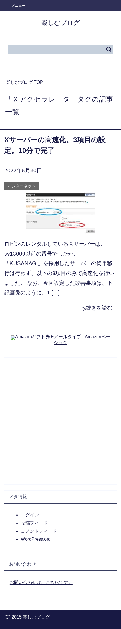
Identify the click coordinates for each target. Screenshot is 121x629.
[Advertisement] (60, 418)
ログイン (30, 514)
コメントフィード (39, 531)
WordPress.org (36, 539)
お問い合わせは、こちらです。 (41, 582)
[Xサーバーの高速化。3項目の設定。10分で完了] (60, 229)
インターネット (21, 186)
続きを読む (99, 308)
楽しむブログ (60, 22)
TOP (24, 82)
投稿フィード (34, 523)
